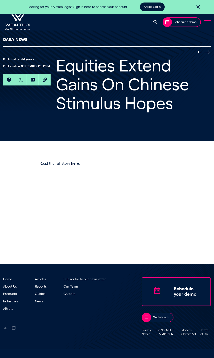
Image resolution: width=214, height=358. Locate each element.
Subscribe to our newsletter (85, 279)
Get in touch (161, 317)
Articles (40, 279)
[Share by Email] (45, 79)
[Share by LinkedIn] (33, 79)
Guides (40, 294)
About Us (10, 286)
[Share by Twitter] (21, 79)
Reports (41, 286)
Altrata (8, 308)
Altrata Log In (152, 6)
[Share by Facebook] (9, 79)
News (39, 301)
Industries (10, 301)
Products (10, 294)
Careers (69, 294)
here (75, 164)
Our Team (71, 286)
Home (7, 279)
